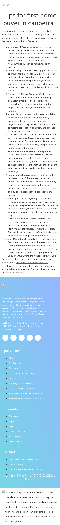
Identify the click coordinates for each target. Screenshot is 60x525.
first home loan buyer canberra (32, 262)
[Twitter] (22, 338)
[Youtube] (13, 338)
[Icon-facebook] (5, 338)
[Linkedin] (38, 338)
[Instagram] (30, 338)
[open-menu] (56, 5)
